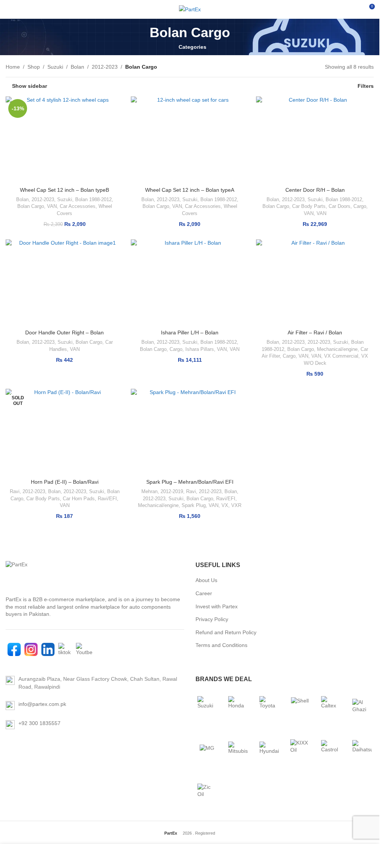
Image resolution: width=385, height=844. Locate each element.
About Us (206, 580)
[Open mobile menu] (8, 9)
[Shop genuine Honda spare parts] (238, 706)
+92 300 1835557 (39, 723)
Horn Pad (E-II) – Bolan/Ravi (65, 482)
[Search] (355, 9)
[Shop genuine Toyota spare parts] (269, 706)
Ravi (15, 491)
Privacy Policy (212, 619)
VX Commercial (341, 356)
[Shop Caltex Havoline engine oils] (331, 706)
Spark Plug (194, 505)
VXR (236, 505)
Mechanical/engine (337, 349)
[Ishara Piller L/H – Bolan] (190, 282)
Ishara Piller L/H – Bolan (189, 332)
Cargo (359, 206)
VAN (52, 206)
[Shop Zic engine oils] (207, 791)
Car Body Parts (309, 206)
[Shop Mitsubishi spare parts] (238, 748)
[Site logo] (190, 9)
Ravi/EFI (107, 498)
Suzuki (55, 67)
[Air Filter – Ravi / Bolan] (315, 282)
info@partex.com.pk (42, 704)
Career (204, 593)
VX (224, 505)
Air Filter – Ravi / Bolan (315, 332)
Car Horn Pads (79, 498)
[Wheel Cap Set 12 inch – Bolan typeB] (64, 139)
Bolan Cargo (30, 206)
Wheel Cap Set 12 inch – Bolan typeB (64, 190)
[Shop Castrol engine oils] (331, 748)
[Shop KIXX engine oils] (300, 748)
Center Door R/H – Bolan (315, 190)
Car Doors (339, 206)
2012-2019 (172, 491)
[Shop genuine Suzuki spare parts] (207, 706)
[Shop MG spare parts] (207, 748)
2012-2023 (105, 67)
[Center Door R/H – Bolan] (315, 139)
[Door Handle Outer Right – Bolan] (64, 282)
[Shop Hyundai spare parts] (269, 748)
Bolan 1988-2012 (93, 199)
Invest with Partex (217, 606)
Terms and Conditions (221, 645)
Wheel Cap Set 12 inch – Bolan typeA (189, 190)
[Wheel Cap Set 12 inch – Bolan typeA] (190, 139)
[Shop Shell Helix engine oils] (300, 706)
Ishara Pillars (199, 349)
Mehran (149, 491)
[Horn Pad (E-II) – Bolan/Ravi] (64, 432)
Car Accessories (77, 206)
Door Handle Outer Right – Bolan (64, 332)
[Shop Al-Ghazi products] (362, 706)
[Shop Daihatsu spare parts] (362, 748)
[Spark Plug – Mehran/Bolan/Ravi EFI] (190, 432)
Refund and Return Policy (226, 632)
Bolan (77, 67)
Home (13, 67)
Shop (33, 67)
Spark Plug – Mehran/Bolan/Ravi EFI (189, 482)
